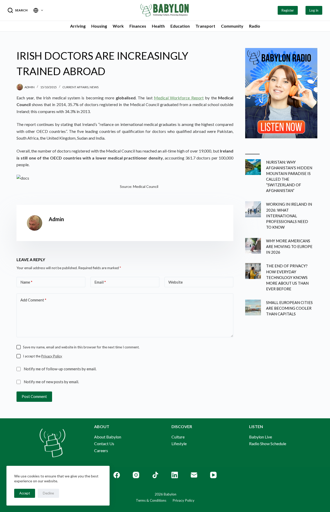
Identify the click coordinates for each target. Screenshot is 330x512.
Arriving (78, 25)
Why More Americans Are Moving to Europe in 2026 (289, 246)
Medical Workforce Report (179, 97)
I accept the (42, 356)
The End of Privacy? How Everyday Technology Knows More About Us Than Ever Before (287, 277)
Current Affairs (75, 87)
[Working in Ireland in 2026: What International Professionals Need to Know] (253, 209)
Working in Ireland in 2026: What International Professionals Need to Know (289, 215)
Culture (178, 436)
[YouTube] (213, 475)
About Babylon (107, 436)
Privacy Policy (51, 356)
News (94, 87)
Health (158, 25)
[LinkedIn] (174, 475)
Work (118, 25)
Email (100, 282)
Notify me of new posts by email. (51, 381)
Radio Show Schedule (267, 443)
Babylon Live (260, 436)
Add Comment (33, 300)
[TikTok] (155, 475)
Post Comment (34, 396)
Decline (48, 493)
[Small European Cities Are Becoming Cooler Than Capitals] (253, 307)
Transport (205, 25)
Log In (313, 10)
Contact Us (104, 443)
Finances (137, 25)
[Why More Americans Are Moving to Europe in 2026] (253, 246)
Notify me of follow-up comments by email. (60, 368)
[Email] (194, 475)
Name (26, 282)
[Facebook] (116, 475)
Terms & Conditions (151, 500)
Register (288, 10)
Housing (99, 25)
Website (175, 282)
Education (180, 25)
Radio (254, 25)
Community (232, 25)
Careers (101, 450)
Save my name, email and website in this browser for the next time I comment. (81, 347)
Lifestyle (179, 443)
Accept (24, 493)
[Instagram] (136, 475)
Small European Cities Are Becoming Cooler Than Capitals (289, 308)
